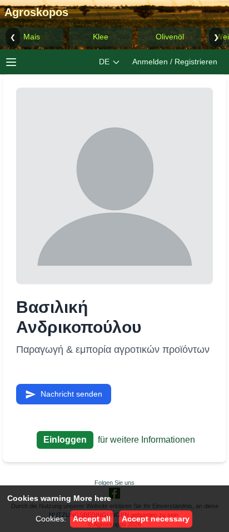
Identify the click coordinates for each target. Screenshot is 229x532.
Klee (100, 36)
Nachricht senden (71, 393)
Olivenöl (170, 36)
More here (92, 498)
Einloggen (65, 439)
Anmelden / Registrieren (174, 61)
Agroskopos (36, 12)
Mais (31, 36)
